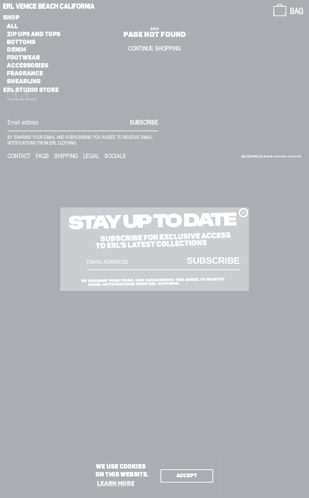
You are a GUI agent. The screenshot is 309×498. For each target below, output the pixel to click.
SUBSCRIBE (213, 260)
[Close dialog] (243, 213)
